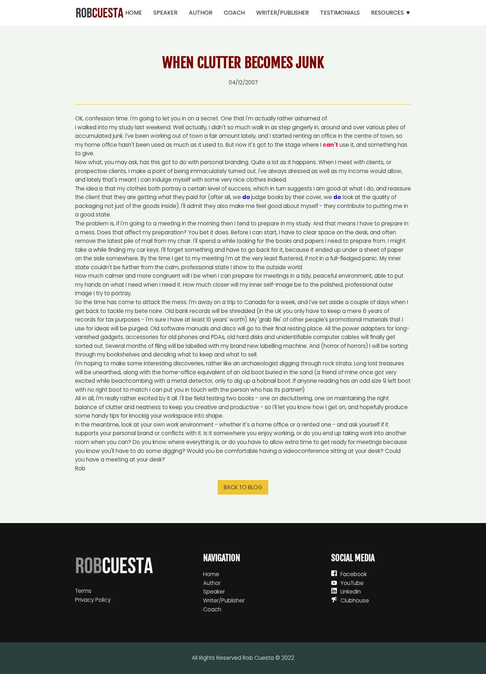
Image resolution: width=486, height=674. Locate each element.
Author (200, 13)
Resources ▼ (391, 13)
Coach (234, 13)
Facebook (353, 574)
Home (133, 13)
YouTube (352, 583)
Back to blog (243, 487)
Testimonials (340, 13)
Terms (83, 591)
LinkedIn (350, 591)
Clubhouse (354, 600)
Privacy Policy (93, 600)
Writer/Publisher (282, 13)
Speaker (165, 13)
